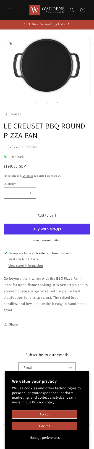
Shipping (28, 175)
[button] (9, 10)
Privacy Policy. (43, 402)
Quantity (10, 184)
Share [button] (13, 324)
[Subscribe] (70, 367)
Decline (44, 426)
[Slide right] (57, 102)
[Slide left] (37, 102)
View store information (25, 265)
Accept (45, 414)
